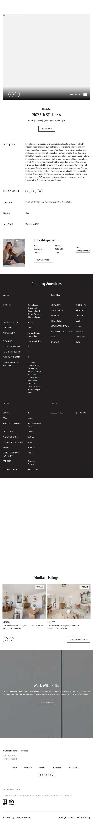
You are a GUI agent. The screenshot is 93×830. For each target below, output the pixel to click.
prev (11, 94)
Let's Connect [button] (46, 702)
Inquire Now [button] (46, 129)
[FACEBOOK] (40, 775)
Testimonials (56, 767)
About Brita (28, 767)
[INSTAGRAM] (46, 775)
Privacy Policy (83, 817)
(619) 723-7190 (59, 251)
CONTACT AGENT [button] (44, 260)
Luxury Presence (22, 817)
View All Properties (79, 640)
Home (14, 767)
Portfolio (42, 767)
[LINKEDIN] (52, 775)
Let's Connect (73, 767)
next (17, 94)
